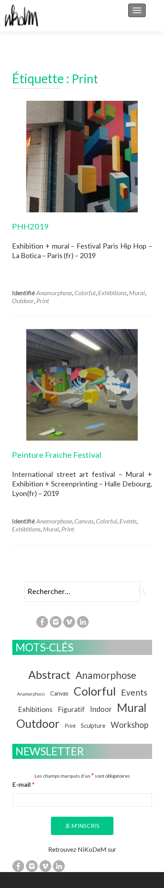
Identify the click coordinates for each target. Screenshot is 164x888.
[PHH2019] (82, 155)
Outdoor (23, 300)
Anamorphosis (31, 693)
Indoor (101, 709)
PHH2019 (30, 226)
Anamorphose (54, 292)
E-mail (23, 784)
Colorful (85, 292)
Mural (137, 292)
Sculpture (93, 725)
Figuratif (71, 709)
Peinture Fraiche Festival (57, 454)
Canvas (84, 521)
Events (128, 521)
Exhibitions (112, 292)
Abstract (49, 674)
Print (42, 300)
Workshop (129, 724)
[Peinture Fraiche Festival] (82, 384)
